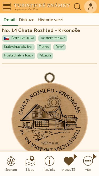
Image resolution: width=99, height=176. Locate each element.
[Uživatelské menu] (90, 6)
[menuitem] (11, 163)
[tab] (9, 20)
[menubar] (49, 163)
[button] (7, 6)
